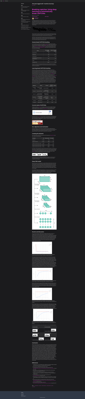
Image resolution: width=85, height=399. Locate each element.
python (52, 385)
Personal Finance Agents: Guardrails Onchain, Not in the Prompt (25, 7)
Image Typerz (36, 46)
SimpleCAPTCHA (52, 135)
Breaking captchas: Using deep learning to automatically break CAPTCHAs (26, 27)
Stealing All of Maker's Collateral (24, 16)
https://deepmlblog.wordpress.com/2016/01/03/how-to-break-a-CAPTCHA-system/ (43, 368)
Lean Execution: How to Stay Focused (25, 13)
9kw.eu (44, 46)
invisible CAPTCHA (45, 108)
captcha (40, 385)
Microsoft (34, 151)
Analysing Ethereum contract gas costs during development (25, 20)
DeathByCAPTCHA (42, 47)
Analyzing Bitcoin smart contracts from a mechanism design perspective (25, 22)
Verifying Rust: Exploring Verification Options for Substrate (25, 10)
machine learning (49, 385)
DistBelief (52, 73)
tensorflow (33, 386)
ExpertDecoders (40, 46)
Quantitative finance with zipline (24, 26)
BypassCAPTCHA (46, 44)
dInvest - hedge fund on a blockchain (25, 29)
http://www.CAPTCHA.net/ (36, 375)
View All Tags (33, 5)
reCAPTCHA (39, 116)
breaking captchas (44, 385)
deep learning (36, 385)
